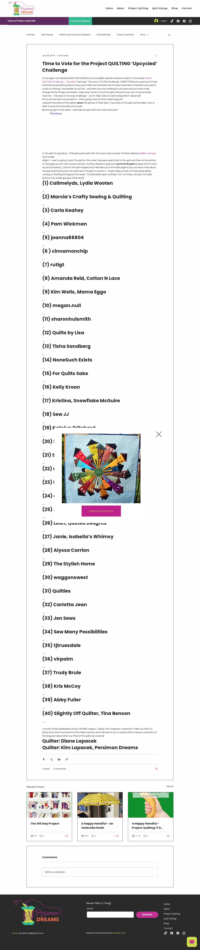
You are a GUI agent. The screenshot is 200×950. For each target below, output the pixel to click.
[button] (159, 434)
